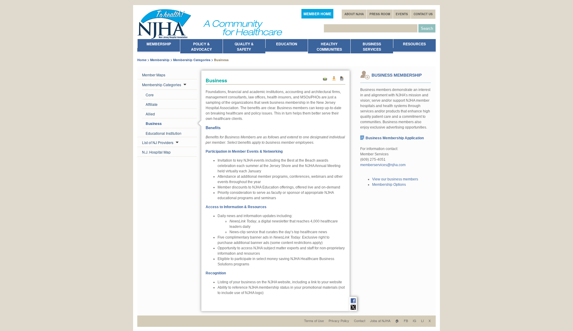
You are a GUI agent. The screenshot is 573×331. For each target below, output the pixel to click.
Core (150, 94)
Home (142, 60)
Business (154, 123)
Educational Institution (163, 133)
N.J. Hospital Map (156, 151)
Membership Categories (191, 60)
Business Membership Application (395, 138)
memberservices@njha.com (383, 165)
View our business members (395, 179)
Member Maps (153, 74)
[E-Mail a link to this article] (325, 80)
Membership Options (389, 184)
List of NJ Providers (158, 142)
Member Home (317, 13)
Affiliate (152, 104)
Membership (160, 60)
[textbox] (371, 28)
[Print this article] (333, 80)
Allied (150, 113)
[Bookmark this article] (341, 80)
